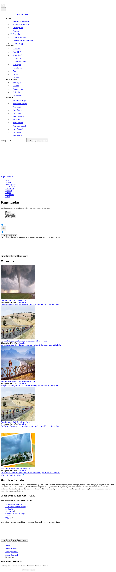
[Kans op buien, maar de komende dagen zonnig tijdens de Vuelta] (18, 339)
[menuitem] (60, 31)
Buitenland (22, 302)
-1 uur (4, 235)
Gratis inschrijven (28, 570)
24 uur (14, 235)
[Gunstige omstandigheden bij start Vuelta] (18, 420)
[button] (58, 232)
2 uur (9, 235)
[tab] (60, 212)
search (3, 141)
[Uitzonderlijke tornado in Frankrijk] (18, 298)
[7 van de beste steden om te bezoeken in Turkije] (18, 379)
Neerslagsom (22, 256)
